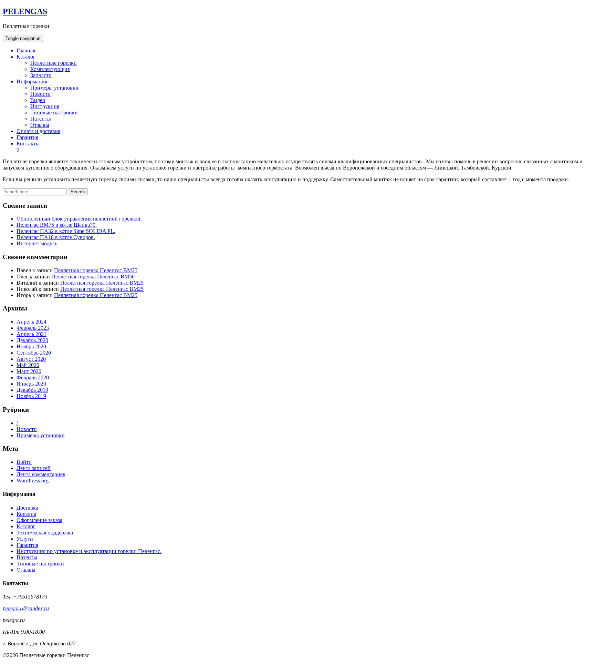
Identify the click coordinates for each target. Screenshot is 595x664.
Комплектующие (50, 69)
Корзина (26, 514)
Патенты (40, 119)
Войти (24, 462)
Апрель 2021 (31, 334)
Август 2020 (31, 359)
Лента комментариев (41, 474)
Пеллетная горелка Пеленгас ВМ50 (93, 276)
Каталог (26, 57)
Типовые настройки (54, 112)
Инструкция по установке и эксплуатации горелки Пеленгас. (89, 551)
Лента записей (34, 468)
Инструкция (44, 106)
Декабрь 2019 (32, 390)
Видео (37, 100)
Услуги (25, 539)
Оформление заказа (39, 520)
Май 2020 (28, 365)
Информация (32, 81)
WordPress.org (33, 480)
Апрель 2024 (31, 322)
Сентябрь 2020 (34, 353)
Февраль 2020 (33, 377)
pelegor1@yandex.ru (26, 608)
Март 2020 (29, 371)
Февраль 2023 (33, 328)
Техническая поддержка (45, 532)
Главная (26, 50)
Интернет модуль (37, 243)
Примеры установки (54, 88)
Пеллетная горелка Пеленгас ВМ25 (95, 270)
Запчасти (41, 75)
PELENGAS (25, 11)
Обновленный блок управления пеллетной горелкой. (79, 219)
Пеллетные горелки (53, 63)
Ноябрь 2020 (31, 346)
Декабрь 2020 (32, 340)
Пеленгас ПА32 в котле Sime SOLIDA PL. (66, 231)
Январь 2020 (31, 384)
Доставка (27, 508)
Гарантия (27, 137)
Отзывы (39, 125)
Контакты (28, 143)
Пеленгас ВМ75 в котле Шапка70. (57, 225)
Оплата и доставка (38, 131)
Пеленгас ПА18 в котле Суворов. (56, 237)
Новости (40, 94)
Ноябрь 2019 (31, 396)
